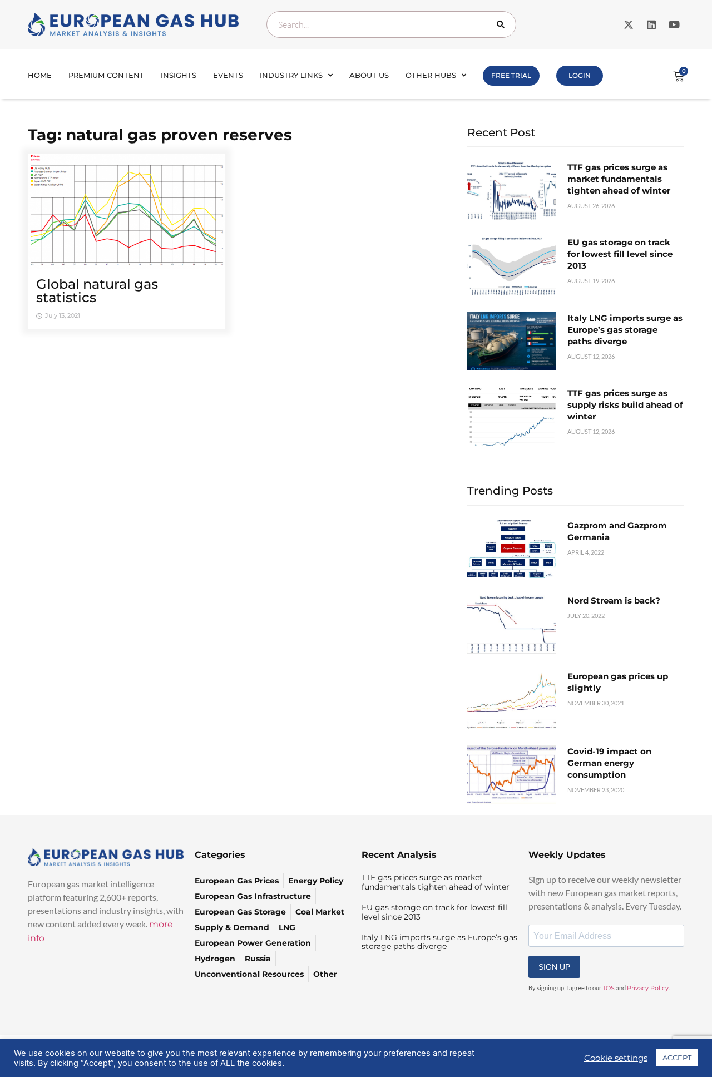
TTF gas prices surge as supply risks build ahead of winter (625, 405)
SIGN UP (554, 966)
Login (579, 75)
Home (40, 75)
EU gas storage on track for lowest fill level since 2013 (620, 254)
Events (228, 75)
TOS (608, 988)
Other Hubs (431, 75)
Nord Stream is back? (613, 600)
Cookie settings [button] (615, 1058)
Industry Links (291, 75)
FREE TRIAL (511, 75)
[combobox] (391, 24)
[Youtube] (674, 24)
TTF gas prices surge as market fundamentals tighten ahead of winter (618, 179)
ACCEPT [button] (676, 1057)
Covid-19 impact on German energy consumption (609, 763)
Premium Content (106, 75)
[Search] (503, 24)
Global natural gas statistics (97, 290)
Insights (178, 75)
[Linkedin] (651, 24)
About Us (369, 75)
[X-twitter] (629, 24)
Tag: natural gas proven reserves (160, 134)
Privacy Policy (648, 988)
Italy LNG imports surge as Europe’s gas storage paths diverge (625, 330)
